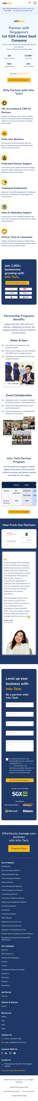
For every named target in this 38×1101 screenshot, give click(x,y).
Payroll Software (7, 882)
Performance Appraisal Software (12, 898)
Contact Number (12, 723)
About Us (4, 950)
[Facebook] (2, 1053)
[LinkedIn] (6, 1053)
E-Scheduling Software (9, 894)
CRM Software (6, 918)
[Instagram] (10, 1053)
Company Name (12, 704)
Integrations (5, 985)
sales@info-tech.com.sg (17, 1042)
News (3, 1029)
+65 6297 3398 (15, 1039)
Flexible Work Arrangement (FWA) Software (17, 934)
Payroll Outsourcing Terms (19, 1087)
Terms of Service (28, 1091)
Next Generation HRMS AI (10, 870)
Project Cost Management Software (14, 902)
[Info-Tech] (6, 3)
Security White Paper (19, 1096)
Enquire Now (19, 848)
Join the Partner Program (19, 512)
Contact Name (12, 714)
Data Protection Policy (11, 1091)
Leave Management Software (11, 886)
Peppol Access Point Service (11, 922)
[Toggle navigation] (34, 3)
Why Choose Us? (7, 954)
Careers (4, 966)
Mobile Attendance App (9, 874)
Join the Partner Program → (19, 80)
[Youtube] (14, 1053)
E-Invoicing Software (8, 914)
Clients (4, 1006)
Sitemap (4, 981)
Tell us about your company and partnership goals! (20, 743)
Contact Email (12, 733)
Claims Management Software (12, 890)
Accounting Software (8, 906)
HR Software (6, 866)
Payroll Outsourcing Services (11, 926)
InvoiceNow (5, 910)
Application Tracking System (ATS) (13, 930)
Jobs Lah (4, 996)
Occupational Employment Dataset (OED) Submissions (15, 939)
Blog (3, 1025)
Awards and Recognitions (10, 958)
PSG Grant (5, 977)
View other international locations (13, 1070)
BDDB (3, 1017)
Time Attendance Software (10, 878)
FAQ (3, 1021)
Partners (4, 962)
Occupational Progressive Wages (13, 970)
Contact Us (5, 974)
